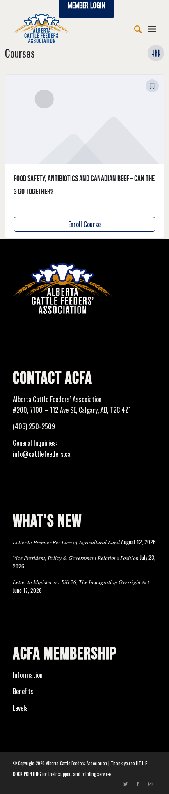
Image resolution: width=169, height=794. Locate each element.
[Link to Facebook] (138, 784)
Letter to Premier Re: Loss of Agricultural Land (66, 542)
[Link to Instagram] (150, 784)
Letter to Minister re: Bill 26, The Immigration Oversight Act (81, 582)
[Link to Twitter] (125, 784)
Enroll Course (84, 224)
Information (28, 675)
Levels (20, 708)
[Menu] (152, 28)
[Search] (134, 28)
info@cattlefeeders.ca (42, 454)
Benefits (23, 691)
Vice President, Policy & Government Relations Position (76, 558)
